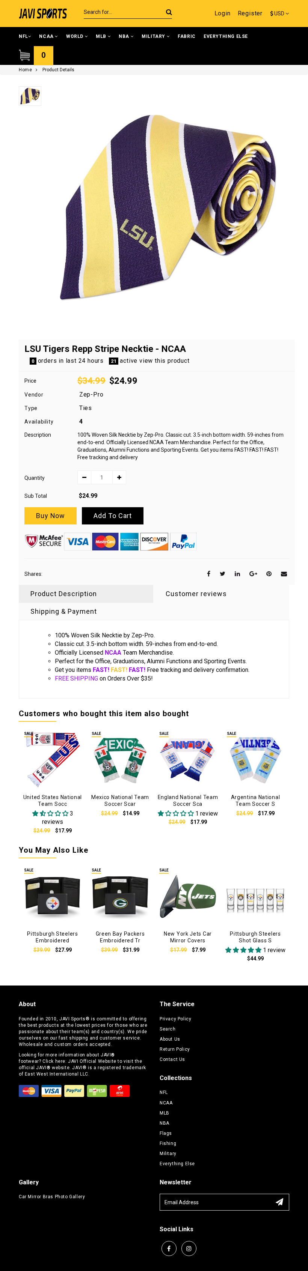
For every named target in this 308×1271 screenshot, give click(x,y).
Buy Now (50, 516)
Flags (166, 1133)
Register (250, 13)
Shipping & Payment (63, 611)
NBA (124, 36)
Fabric (187, 36)
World (75, 36)
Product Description (63, 594)
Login (222, 13)
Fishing (168, 1143)
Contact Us (172, 1059)
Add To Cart (113, 516)
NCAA (47, 36)
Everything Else (226, 36)
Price (30, 381)
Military (154, 36)
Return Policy (175, 1049)
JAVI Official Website (92, 1061)
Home (25, 69)
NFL (23, 36)
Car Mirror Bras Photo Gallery (52, 1196)
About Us (170, 1039)
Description (37, 435)
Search (168, 1029)
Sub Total (35, 496)
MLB (101, 36)
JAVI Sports (72, 1019)
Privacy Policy (175, 1019)
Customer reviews (196, 594)
